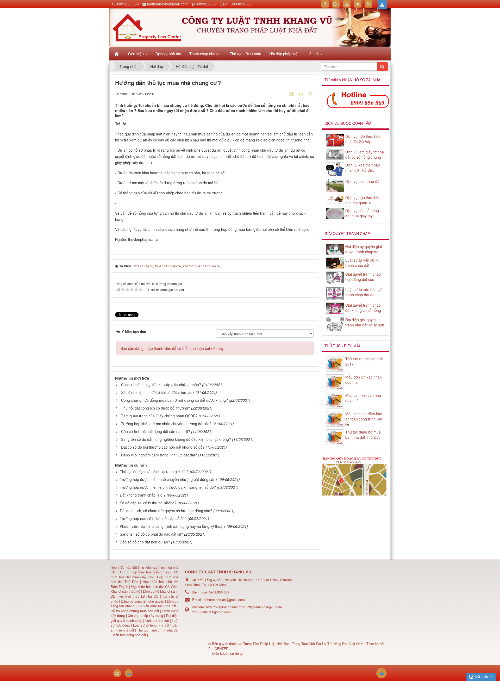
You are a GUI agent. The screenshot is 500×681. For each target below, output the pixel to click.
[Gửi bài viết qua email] (292, 93)
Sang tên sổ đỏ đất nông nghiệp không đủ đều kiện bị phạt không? (176, 439)
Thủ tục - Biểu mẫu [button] (245, 53)
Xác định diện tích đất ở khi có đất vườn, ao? (158, 392)
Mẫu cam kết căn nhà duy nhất (363, 398)
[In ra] (301, 93)
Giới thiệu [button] (136, 53)
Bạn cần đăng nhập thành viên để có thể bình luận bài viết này (172, 348)
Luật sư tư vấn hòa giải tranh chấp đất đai (364, 292)
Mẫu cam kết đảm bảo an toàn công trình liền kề (363, 419)
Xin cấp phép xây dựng (145, 615)
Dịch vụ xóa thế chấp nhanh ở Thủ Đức (362, 167)
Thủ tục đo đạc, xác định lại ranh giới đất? (154, 471)
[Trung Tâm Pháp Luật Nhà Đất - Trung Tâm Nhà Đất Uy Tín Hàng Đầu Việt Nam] (147, 27)
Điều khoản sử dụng (227, 653)
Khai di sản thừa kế (125, 591)
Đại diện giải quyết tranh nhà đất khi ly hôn (364, 322)
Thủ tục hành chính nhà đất (157, 630)
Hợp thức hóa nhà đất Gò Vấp (154, 586)
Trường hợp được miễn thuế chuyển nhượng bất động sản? (168, 479)
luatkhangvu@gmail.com (167, 4)
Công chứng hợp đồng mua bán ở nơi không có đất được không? (174, 400)
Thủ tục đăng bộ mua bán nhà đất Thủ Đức (363, 434)
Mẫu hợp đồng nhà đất (129, 634)
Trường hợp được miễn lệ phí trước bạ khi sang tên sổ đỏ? (168, 487)
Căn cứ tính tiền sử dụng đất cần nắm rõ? (155, 431)
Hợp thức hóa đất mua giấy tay (144, 574)
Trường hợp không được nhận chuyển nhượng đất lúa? (166, 423)
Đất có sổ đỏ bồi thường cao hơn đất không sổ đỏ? (163, 447)
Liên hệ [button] (313, 53)
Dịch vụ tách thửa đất (362, 181)
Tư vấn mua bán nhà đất (158, 605)
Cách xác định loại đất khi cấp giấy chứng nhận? (161, 384)
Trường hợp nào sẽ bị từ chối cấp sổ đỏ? (153, 518)
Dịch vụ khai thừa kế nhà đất (134, 596)
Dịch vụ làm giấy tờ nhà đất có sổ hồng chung (364, 154)
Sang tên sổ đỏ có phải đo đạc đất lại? (151, 534)
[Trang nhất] (117, 53)
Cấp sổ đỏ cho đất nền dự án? (145, 541)
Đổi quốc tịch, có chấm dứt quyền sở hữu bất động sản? (166, 510)
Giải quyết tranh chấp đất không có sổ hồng (363, 307)
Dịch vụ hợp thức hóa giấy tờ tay (143, 571)
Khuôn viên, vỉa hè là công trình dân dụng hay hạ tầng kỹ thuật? (173, 526)
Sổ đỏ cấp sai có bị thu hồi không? (148, 502)
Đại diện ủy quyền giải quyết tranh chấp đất (363, 249)
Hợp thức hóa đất (124, 567)
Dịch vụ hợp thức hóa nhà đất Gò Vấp (362, 139)
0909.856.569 (127, 4)
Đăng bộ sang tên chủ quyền (143, 601)
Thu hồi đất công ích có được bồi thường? (155, 408)
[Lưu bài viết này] (311, 93)
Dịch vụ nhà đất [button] (168, 53)
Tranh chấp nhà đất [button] (205, 53)
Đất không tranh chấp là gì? (143, 495)
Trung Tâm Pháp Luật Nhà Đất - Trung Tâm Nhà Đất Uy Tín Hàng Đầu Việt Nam (303, 643)
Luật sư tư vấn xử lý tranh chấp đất (361, 262)
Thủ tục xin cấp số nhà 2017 (364, 361)
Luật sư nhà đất (156, 620)
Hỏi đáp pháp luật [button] (283, 53)
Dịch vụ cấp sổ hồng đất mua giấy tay (362, 213)
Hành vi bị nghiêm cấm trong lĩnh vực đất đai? (159, 454)
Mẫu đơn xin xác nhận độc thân (363, 379)
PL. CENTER (218, 648)
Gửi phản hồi (484, 676)
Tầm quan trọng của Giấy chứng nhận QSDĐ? (159, 415)
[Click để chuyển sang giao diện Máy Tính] (129, 673)
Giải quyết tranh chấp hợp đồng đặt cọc (363, 276)
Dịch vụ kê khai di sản (160, 591)
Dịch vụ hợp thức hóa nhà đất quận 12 (362, 200)
